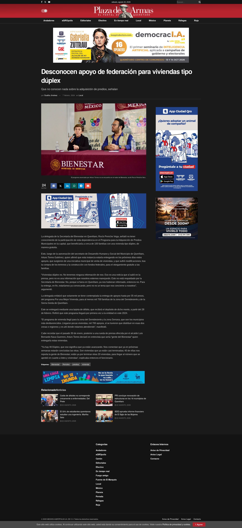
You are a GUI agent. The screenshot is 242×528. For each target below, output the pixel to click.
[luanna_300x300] (177, 218)
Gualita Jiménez (50, 95)
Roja (196, 20)
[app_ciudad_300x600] (177, 148)
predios (76, 364)
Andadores (48, 20)
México (152, 20)
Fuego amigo (102, 475)
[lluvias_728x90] (94, 376)
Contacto (154, 458)
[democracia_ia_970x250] (121, 45)
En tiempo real (121, 20)
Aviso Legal (156, 454)
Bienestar (56, 364)
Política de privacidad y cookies (176, 524)
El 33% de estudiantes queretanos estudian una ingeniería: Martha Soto (75, 414)
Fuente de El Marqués (106, 479)
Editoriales (85, 20)
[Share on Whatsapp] (74, 186)
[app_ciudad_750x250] (93, 210)
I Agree (199, 524)
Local (138, 20)
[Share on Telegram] (81, 186)
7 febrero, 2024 (69, 95)
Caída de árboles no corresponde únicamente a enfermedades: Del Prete (75, 398)
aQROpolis (67, 20)
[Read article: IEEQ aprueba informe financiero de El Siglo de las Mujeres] (104, 416)
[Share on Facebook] (54, 186)
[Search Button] (199, 2)
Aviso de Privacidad (159, 450)
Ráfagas (182, 20)
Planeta (167, 20)
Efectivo (102, 20)
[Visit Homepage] (124, 11)
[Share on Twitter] (60, 186)
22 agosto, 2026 (68, 405)
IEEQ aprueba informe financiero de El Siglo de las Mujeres (129, 413)
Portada (99, 496)
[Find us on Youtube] (49, 2)
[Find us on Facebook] (41, 2)
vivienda (85, 364)
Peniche (66, 364)
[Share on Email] (88, 186)
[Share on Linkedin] (67, 186)
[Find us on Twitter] (45, 2)
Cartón (99, 458)
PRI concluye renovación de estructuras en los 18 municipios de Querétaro (130, 398)
